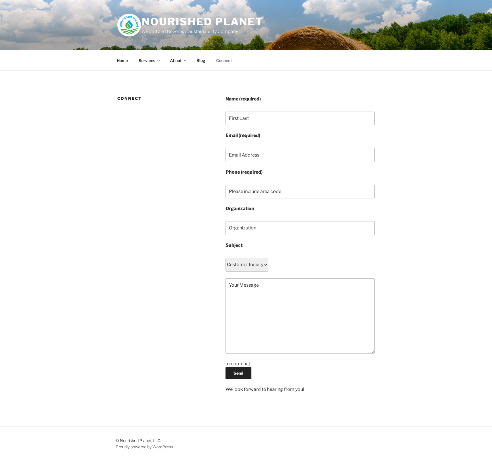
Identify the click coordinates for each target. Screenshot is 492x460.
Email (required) (243, 135)
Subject (234, 245)
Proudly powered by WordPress (144, 446)
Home (122, 60)
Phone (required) (244, 172)
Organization (240, 208)
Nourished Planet (202, 21)
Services (147, 60)
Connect (224, 60)
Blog (200, 60)
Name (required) (243, 99)
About (176, 60)
